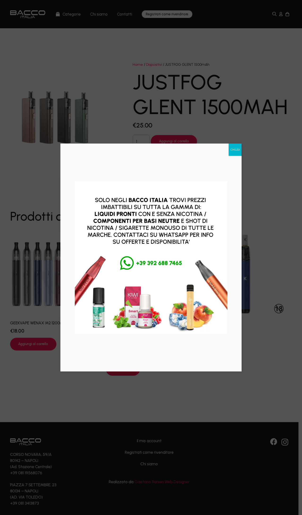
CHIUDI (235, 149)
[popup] (151, 257)
